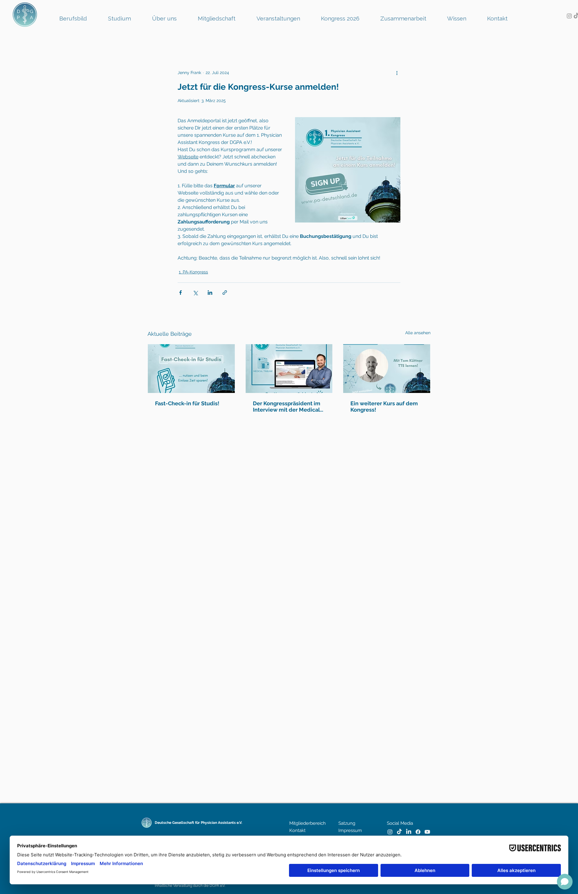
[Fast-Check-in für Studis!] (191, 368)
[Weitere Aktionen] (396, 72)
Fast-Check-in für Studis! (187, 403)
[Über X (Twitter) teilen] (195, 292)
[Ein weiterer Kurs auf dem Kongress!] (386, 368)
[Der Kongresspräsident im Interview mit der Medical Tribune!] (289, 368)
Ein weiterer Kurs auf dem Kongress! (384, 406)
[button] (284, 15)
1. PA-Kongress (193, 271)
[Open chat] (565, 881)
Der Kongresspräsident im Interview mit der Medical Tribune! (286, 406)
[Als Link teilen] (225, 292)
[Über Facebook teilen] (180, 292)
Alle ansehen (417, 332)
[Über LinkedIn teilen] (210, 292)
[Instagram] (569, 16)
